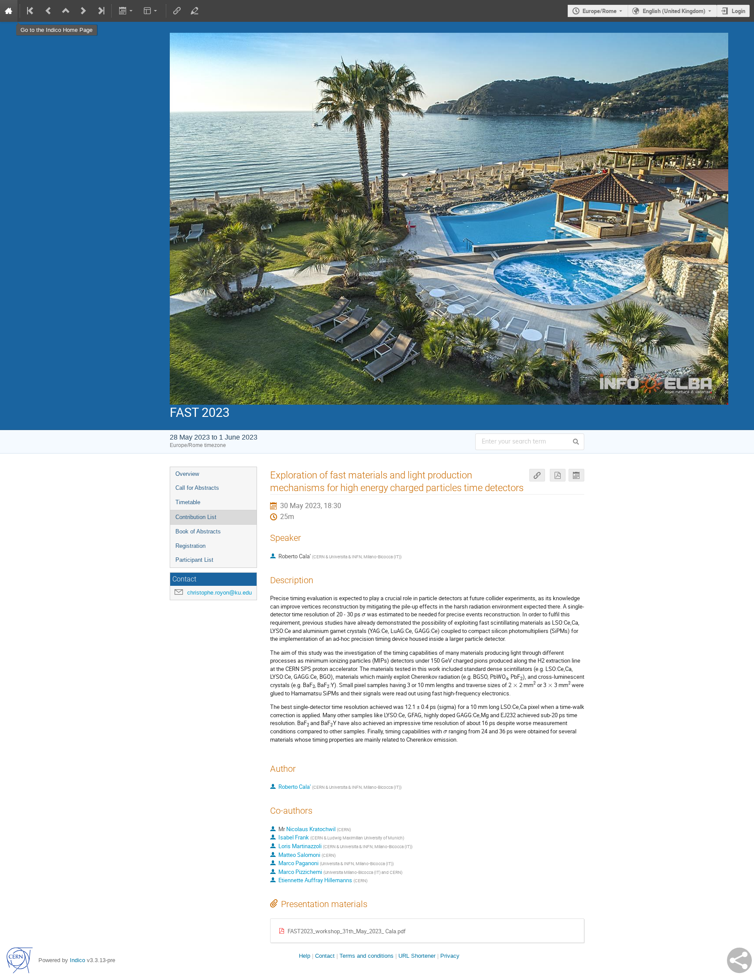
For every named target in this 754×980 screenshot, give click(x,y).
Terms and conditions (366, 955)
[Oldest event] (31, 11)
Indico (77, 960)
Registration (190, 546)
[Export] (126, 11)
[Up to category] (66, 11)
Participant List (194, 560)
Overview (187, 474)
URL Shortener (416, 955)
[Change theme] (151, 11)
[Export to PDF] (558, 475)
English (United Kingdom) (674, 11)
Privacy (449, 955)
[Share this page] (739, 960)
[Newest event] (100, 11)
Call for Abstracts (197, 488)
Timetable (187, 502)
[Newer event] (83, 11)
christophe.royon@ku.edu (219, 592)
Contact (325, 955)
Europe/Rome (600, 11)
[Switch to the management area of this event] (194, 11)
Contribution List (195, 517)
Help (304, 955)
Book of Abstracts (198, 531)
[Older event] (48, 11)
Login (738, 11)
